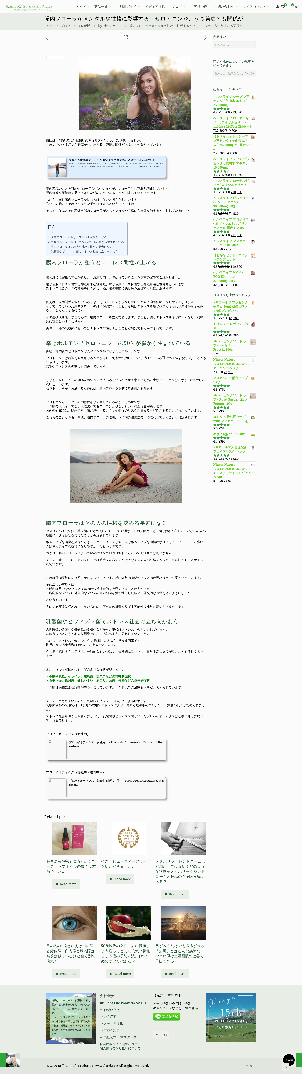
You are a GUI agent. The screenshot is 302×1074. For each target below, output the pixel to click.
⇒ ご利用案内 (110, 1017)
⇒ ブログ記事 (110, 1030)
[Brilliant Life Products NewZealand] (28, 6)
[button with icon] (157, 1034)
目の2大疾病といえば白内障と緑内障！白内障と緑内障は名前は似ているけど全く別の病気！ (71, 953)
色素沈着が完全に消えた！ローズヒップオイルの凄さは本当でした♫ (71, 866)
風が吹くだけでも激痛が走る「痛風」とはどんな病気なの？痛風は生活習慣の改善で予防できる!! (179, 953)
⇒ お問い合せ (110, 1010)
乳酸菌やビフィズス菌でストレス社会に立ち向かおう (84, 251)
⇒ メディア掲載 (111, 1023)
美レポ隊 (84, 26)
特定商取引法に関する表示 (119, 1044)
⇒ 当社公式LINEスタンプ (118, 1037)
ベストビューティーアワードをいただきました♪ (125, 864)
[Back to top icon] (285, 1067)
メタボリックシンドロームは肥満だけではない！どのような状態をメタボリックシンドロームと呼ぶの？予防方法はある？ (180, 871)
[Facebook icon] (247, 1066)
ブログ (65, 26)
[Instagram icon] (250, 1066)
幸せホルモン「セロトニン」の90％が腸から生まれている (87, 242)
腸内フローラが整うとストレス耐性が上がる (79, 237)
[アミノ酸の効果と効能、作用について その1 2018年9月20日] (292, 1060)
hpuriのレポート (110, 26)
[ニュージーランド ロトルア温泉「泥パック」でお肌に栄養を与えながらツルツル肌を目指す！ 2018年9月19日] (10, 1060)
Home (48, 26)
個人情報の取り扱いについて (120, 1048)
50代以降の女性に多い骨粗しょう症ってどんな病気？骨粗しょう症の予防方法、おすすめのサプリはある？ (125, 953)
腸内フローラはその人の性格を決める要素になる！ (83, 247)
